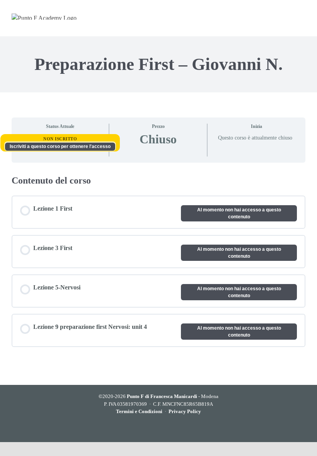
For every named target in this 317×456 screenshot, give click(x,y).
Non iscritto (60, 138)
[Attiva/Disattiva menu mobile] (301, 16)
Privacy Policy (185, 411)
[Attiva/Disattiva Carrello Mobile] (271, 16)
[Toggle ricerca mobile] (286, 16)
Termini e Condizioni (139, 411)
